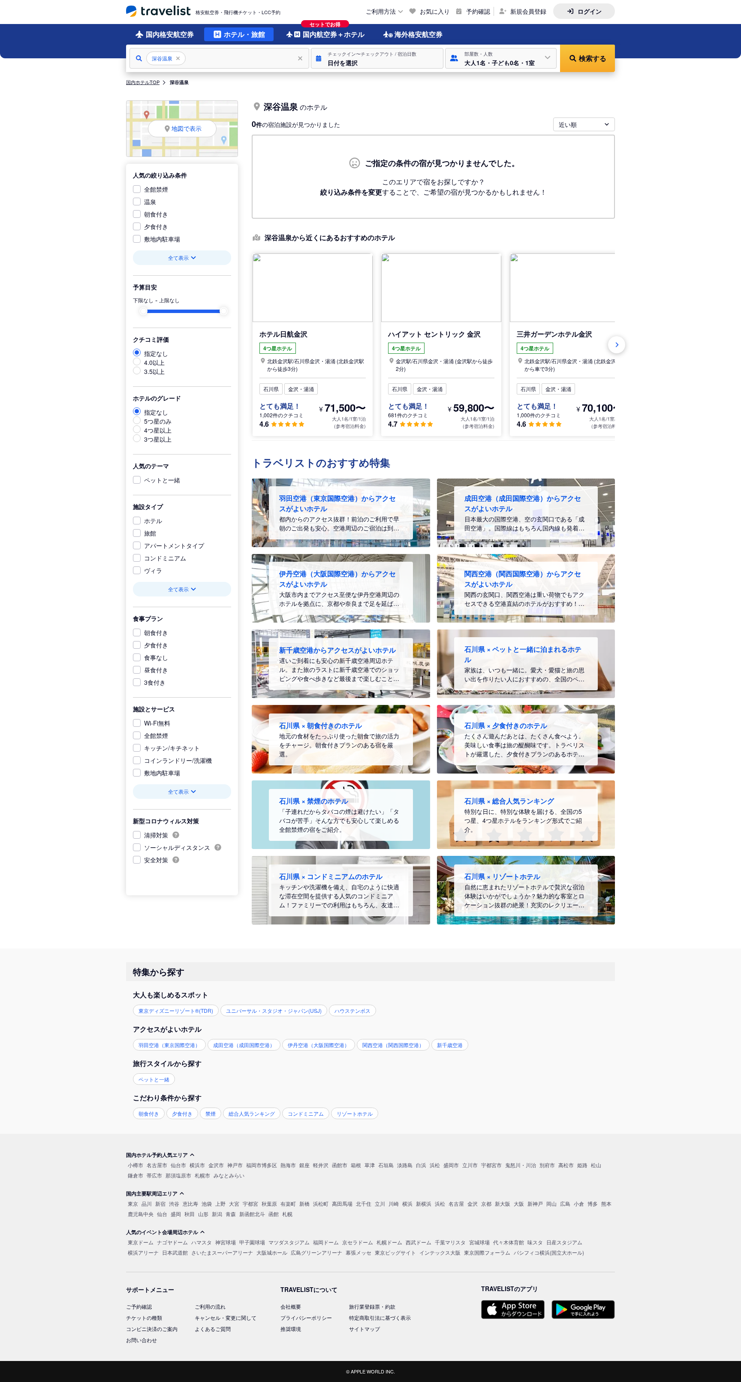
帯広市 (154, 1175)
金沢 (472, 1203)
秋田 (189, 1213)
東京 (133, 1203)
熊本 (606, 1203)
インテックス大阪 (440, 1252)
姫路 (582, 1164)
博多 (592, 1203)
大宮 (234, 1203)
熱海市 (288, 1164)
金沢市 (216, 1164)
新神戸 (535, 1203)
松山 (596, 1164)
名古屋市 (157, 1164)
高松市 (566, 1164)
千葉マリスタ (450, 1242)
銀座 (304, 1164)
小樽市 (135, 1164)
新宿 (160, 1203)
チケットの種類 (144, 1317)
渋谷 (174, 1203)
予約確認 (478, 11)
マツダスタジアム (289, 1242)
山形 (203, 1213)
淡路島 (405, 1164)
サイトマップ (364, 1328)
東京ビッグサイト (395, 1252)
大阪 (519, 1203)
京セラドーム (357, 1242)
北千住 (363, 1203)
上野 (220, 1203)
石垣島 (386, 1164)
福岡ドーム (326, 1242)
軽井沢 (320, 1164)
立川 (380, 1203)
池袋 (207, 1203)
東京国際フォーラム (487, 1252)
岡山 (551, 1203)
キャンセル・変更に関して (225, 1317)
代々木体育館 (508, 1242)
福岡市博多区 (261, 1164)
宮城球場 (479, 1242)
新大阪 (502, 1203)
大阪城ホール (271, 1252)
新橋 (304, 1203)
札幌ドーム (389, 1242)
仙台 (162, 1213)
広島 (565, 1203)
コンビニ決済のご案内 (152, 1328)
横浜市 (197, 1164)
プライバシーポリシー (306, 1317)
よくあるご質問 (213, 1328)
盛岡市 (451, 1164)
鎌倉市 (135, 1175)
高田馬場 (342, 1203)
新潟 (217, 1213)
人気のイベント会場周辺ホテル (162, 1232)
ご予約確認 (139, 1306)
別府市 (547, 1164)
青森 (231, 1213)
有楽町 (288, 1203)
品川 (147, 1203)
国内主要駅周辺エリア (152, 1193)
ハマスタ (201, 1242)
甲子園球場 (252, 1242)
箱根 (356, 1164)
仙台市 (178, 1164)
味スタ (535, 1242)
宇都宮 (250, 1203)
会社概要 (290, 1306)
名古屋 (456, 1203)
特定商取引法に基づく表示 (380, 1317)
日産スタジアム (564, 1242)
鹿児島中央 (141, 1213)
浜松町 (320, 1203)
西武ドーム (418, 1242)
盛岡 (176, 1213)
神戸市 (235, 1164)
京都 (486, 1203)
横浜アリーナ (143, 1252)
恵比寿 (190, 1203)
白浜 (421, 1164)
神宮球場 (225, 1242)
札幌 (287, 1213)
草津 (369, 1164)
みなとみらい (229, 1175)
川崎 (394, 1203)
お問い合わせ (141, 1339)
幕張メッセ (358, 1252)
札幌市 (202, 1175)
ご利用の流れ (210, 1306)
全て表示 (178, 257)
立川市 (470, 1164)
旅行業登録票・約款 (372, 1306)
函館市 (339, 1164)
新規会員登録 (528, 11)
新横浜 (423, 1203)
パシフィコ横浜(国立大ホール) (549, 1252)
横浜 (407, 1203)
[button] (377, 58)
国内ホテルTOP (143, 81)
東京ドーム (141, 1242)
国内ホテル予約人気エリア (157, 1155)
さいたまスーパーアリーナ (222, 1252)
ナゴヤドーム (172, 1242)
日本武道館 (175, 1252)
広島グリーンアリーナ (316, 1252)
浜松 (435, 1164)
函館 (273, 1213)
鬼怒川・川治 (520, 1164)
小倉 (579, 1203)
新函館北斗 (252, 1213)
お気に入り (435, 11)
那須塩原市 (178, 1175)
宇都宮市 (491, 1164)
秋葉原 (269, 1203)
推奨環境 (290, 1328)
